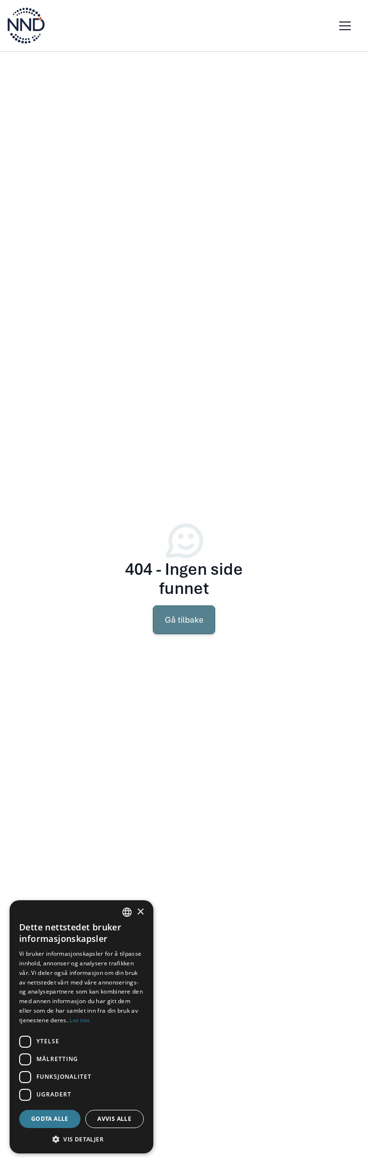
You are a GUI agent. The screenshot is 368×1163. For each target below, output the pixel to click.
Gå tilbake (184, 620)
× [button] (140, 912)
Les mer (79, 1020)
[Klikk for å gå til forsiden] (26, 26)
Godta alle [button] (50, 1119)
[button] (343, 25)
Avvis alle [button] (114, 1119)
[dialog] (81, 1026)
